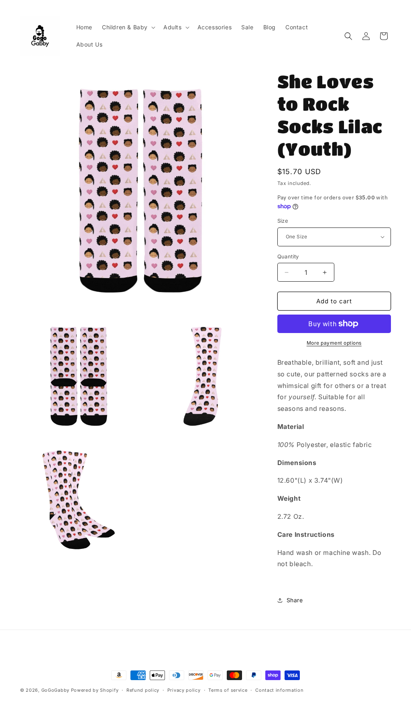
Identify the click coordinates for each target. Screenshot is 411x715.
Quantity (288, 256)
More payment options (334, 343)
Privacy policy (184, 690)
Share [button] (295, 600)
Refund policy (142, 690)
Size (283, 220)
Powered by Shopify (95, 690)
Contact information (279, 690)
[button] (128, 27)
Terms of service (227, 690)
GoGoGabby (55, 690)
